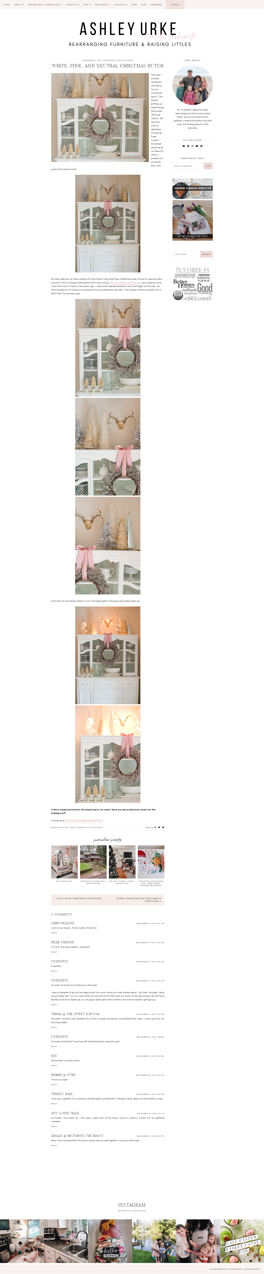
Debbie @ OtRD (63, 1075)
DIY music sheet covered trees (125, 282)
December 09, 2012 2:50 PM (150, 1094)
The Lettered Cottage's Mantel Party (84, 820)
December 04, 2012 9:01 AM (150, 923)
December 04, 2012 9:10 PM (150, 1056)
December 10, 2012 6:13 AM (150, 1113)
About (18, 5)
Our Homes (101, 5)
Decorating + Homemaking (43, 5)
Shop (144, 5)
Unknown (59, 961)
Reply (54, 933)
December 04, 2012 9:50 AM (150, 962)
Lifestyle (71, 5)
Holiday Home (125, 60)
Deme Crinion (63, 942)
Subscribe (156, 5)
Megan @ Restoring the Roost (77, 1136)
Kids (85, 5)
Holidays (119, 5)
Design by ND (251, 1269)
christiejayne (62, 923)
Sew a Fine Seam (65, 1113)
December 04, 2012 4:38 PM (150, 1037)
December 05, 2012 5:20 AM (150, 1075)
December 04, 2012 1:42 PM (150, 1014)
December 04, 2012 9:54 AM (150, 981)
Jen (54, 1056)
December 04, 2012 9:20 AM (150, 942)
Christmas (109, 60)
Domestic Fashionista (133, 1211)
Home (7, 5)
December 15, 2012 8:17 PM (150, 1136)
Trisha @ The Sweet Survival (75, 1014)
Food (134, 5)
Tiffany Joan (62, 1094)
